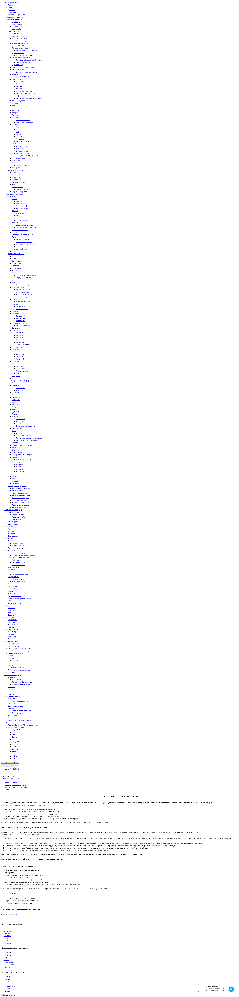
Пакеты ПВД (20, 201)
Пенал (18, 216)
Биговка (15, 103)
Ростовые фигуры (14, 519)
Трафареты (12, 591)
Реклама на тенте (18, 579)
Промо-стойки (13, 512)
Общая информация (11, 3)
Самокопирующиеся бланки (26, 275)
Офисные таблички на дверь (22, 651)
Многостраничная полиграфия (19, 381)
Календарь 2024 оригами (17, 730)
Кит (13, 744)
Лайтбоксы (16, 560)
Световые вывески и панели (18, 558)
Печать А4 (19, 86)
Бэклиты (15, 481)
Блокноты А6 (20, 388)
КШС (17, 132)
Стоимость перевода (23, 189)
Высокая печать (18, 36)
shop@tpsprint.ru (12, 919)
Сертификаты (17, 328)
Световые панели (18, 565)
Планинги (11, 687)
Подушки (11, 708)
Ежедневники (17, 428)
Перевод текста (17, 187)
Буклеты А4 (20, 354)
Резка (14, 144)
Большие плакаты (22, 345)
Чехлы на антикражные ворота (19, 598)
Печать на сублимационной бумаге (29, 60)
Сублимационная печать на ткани (28, 62)
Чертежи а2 (20, 467)
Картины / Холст (18, 457)
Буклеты (15, 352)
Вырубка (15, 108)
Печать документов (23, 84)
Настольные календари (20, 503)
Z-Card (18, 373)
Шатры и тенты (13, 577)
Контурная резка (22, 151)
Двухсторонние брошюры (25, 426)
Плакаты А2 (20, 337)
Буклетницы (12, 586)
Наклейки (15, 304)
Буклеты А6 (20, 359)
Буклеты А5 (20, 357)
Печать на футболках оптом (22, 682)
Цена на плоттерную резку (29, 156)
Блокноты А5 (20, 390)
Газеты (14, 414)
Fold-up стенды (17, 543)
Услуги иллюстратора (20, 192)
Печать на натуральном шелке (27, 94)
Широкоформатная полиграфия (20, 455)
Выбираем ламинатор (16, 727)
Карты (14, 364)
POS (5, 605)
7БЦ (17, 127)
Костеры (11, 627)
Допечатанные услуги (16, 19)
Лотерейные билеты (23, 302)
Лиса (13, 732)
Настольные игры (22, 366)
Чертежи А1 (20, 469)
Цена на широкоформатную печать (29, 98)
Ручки (10, 692)
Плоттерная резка (22, 153)
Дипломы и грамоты (19, 323)
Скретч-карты (17, 261)
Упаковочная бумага (19, 249)
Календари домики (19, 507)
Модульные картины (23, 459)
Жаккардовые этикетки (24, 294)
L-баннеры (12, 589)
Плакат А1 (19, 335)
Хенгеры (11, 658)
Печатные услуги (14, 31)
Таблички (11, 570)
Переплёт (15, 125)
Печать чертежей (18, 462)
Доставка (11, 10)
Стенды (11, 541)
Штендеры (12, 526)
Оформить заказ (13, 986)
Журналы (15, 412)
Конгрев (15, 113)
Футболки (11, 677)
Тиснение (15, 163)
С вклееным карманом (24, 242)
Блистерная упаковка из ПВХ (22, 235)
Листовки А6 (20, 321)
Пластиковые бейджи (23, 285)
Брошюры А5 (20, 421)
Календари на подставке (21, 495)
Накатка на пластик (23, 120)
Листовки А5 (20, 318)
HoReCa (11, 613)
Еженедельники (14, 696)
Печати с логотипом (15, 718)
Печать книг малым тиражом (26, 440)
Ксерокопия (20, 46)
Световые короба (18, 562)
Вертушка (15, 742)
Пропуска (15, 266)
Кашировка (16, 110)
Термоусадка (16, 160)
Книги (14, 431)
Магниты (11, 699)
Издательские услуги (15, 170)
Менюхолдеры (13, 639)
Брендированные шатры (21, 582)
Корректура (16, 177)
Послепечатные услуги (16, 101)
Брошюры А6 (20, 419)
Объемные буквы (14, 603)
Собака (14, 756)
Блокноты (15, 385)
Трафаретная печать (19, 70)
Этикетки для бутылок (16, 706)
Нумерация (16, 22)
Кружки (11, 694)
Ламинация (16, 115)
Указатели (12, 593)
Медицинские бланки (23, 278)
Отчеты (14, 402)
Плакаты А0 (20, 333)
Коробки (15, 211)
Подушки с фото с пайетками (22, 711)
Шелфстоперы (13, 646)
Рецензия (15, 184)
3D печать (15, 34)
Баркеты (11, 615)
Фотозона (11, 531)
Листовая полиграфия (16, 254)
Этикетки (15, 271)
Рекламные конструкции (13, 510)
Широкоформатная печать (22, 96)
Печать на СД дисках (15, 703)
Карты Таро (20, 369)
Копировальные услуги (20, 43)
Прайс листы (16, 361)
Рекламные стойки (18, 517)
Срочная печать (21, 82)
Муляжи (11, 656)
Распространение (18, 182)
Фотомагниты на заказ (20, 701)
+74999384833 (12, 914)
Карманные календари (20, 498)
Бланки (14, 273)
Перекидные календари (20, 505)
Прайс (10, 5)
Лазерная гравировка (20, 48)
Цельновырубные (22, 239)
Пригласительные (18, 347)
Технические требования (17, 15)
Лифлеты (15, 311)
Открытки (15, 349)
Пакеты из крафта (22, 206)
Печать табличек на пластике (19, 648)
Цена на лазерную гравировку (27, 50)
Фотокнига (20, 433)
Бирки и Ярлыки (18, 287)
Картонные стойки (18, 515)
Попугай (15, 747)
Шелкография (17, 89)
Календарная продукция (17, 486)
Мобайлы (11, 617)
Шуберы (15, 251)
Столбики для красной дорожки (23, 555)
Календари (8, 977)
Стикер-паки (16, 263)
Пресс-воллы (13, 529)
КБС (17, 129)
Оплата (10, 7)
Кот (13, 739)
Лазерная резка (21, 148)
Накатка (15, 117)
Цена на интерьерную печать (26, 41)
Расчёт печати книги (23, 436)
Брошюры (15, 416)
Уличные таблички (19, 572)
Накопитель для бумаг (16, 668)
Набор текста (17, 180)
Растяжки (15, 483)
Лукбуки (15, 395)
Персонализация (18, 24)
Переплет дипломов (23, 326)
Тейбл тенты (12, 636)
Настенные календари (20, 493)
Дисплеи (11, 665)
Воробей (15, 735)
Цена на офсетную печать (25, 55)
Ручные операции (18, 158)
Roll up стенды (13, 584)
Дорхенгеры (16, 660)
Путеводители (17, 393)
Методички (16, 400)
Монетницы (12, 632)
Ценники (11, 608)
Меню (14, 447)
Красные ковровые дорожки (18, 553)
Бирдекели (12, 625)
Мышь (14, 751)
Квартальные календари (21, 488)
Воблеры (11, 672)
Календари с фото (18, 491)
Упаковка (11, 196)
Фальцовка (16, 168)
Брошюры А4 (20, 424)
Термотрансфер (17, 65)
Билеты (14, 299)
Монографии (16, 404)
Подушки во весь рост (20, 713)
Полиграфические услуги (13, 17)
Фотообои (15, 479)
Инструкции (16, 268)
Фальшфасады (13, 567)
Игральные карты (22, 371)
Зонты (10, 689)
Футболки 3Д (16, 680)
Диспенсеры (12, 622)
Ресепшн (11, 550)
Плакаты (15, 330)
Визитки (15, 280)
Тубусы (14, 232)
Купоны (15, 378)
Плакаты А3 (20, 340)
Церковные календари (20, 500)
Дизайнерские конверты (25, 225)
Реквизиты (12, 12)
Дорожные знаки (14, 596)
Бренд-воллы (13, 536)
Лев (13, 759)
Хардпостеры (13, 641)
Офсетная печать (18, 53)
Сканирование (17, 27)
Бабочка (15, 749)
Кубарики (15, 407)
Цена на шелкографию (24, 91)
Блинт (14, 105)
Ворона (14, 737)
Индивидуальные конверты (26, 227)
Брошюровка (20, 139)
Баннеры (15, 474)
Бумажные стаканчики (20, 230)
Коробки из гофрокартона (25, 218)
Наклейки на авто (22, 309)
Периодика (16, 397)
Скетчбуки (15, 383)
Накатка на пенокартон (24, 122)
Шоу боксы (12, 610)
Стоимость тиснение (23, 165)
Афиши (14, 476)
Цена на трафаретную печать (26, 72)
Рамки (10, 538)
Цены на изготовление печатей (19, 720)
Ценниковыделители (15, 653)
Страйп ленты (13, 629)
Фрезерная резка (22, 146)
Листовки (15, 314)
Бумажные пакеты (22, 208)
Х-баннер (11, 534)
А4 (16, 247)
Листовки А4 (20, 316)
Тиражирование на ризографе (23, 67)
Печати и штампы (10, 715)
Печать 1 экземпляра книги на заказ (29, 438)
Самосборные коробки (24, 220)
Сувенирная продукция (12, 675)
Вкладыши (16, 376)
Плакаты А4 (20, 342)
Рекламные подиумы (15, 548)
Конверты (15, 223)
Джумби (11, 634)
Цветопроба (16, 29)
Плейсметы (16, 259)
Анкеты (14, 256)
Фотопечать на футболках (21, 684)
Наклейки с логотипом (24, 306)
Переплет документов (24, 141)
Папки (14, 237)
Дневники (15, 450)
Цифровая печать (18, 79)
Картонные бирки (22, 292)
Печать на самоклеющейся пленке (20, 670)
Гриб (13, 754)
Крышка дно (20, 213)
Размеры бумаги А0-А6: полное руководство (24, 725)
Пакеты (14, 199)
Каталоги (15, 409)
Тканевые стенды (18, 546)
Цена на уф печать (22, 77)
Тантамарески (13, 522)
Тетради (15, 443)
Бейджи (15, 282)
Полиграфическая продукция (15, 194)
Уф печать (15, 74)
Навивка (19, 134)
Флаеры (7, 938)
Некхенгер (16, 663)
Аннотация (16, 172)
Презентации (17, 452)
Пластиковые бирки (23, 290)
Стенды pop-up (13, 524)
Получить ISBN (17, 175)
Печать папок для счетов (25, 244)
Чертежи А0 (20, 471)
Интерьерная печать (19, 38)
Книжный (19, 137)
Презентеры (12, 620)
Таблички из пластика (20, 574)
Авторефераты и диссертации (23, 445)
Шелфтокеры (13, 644)
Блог (6, 723)
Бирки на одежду (22, 297)
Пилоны (11, 601)
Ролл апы (7, 979)
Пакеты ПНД (20, 204)
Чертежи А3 (20, 464)
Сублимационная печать (21, 58)
